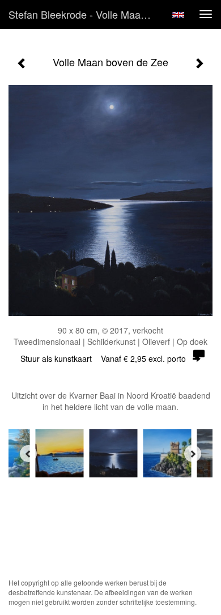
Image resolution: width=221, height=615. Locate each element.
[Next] (192, 453)
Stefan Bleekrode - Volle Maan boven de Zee (84, 14)
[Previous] (28, 453)
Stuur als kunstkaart (103, 358)
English (178, 14)
